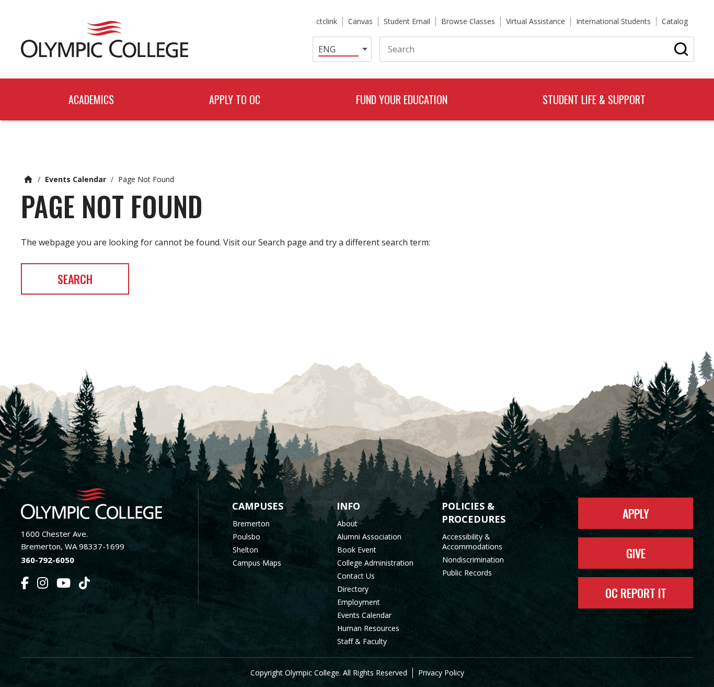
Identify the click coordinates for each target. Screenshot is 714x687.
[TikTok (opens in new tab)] (84, 584)
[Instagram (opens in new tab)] (42, 584)
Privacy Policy (441, 673)
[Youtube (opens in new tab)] (63, 584)
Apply (636, 513)
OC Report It (635, 592)
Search (75, 279)
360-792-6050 (47, 560)
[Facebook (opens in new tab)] (25, 584)
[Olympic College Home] (99, 503)
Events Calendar (75, 179)
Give (636, 553)
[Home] (104, 39)
